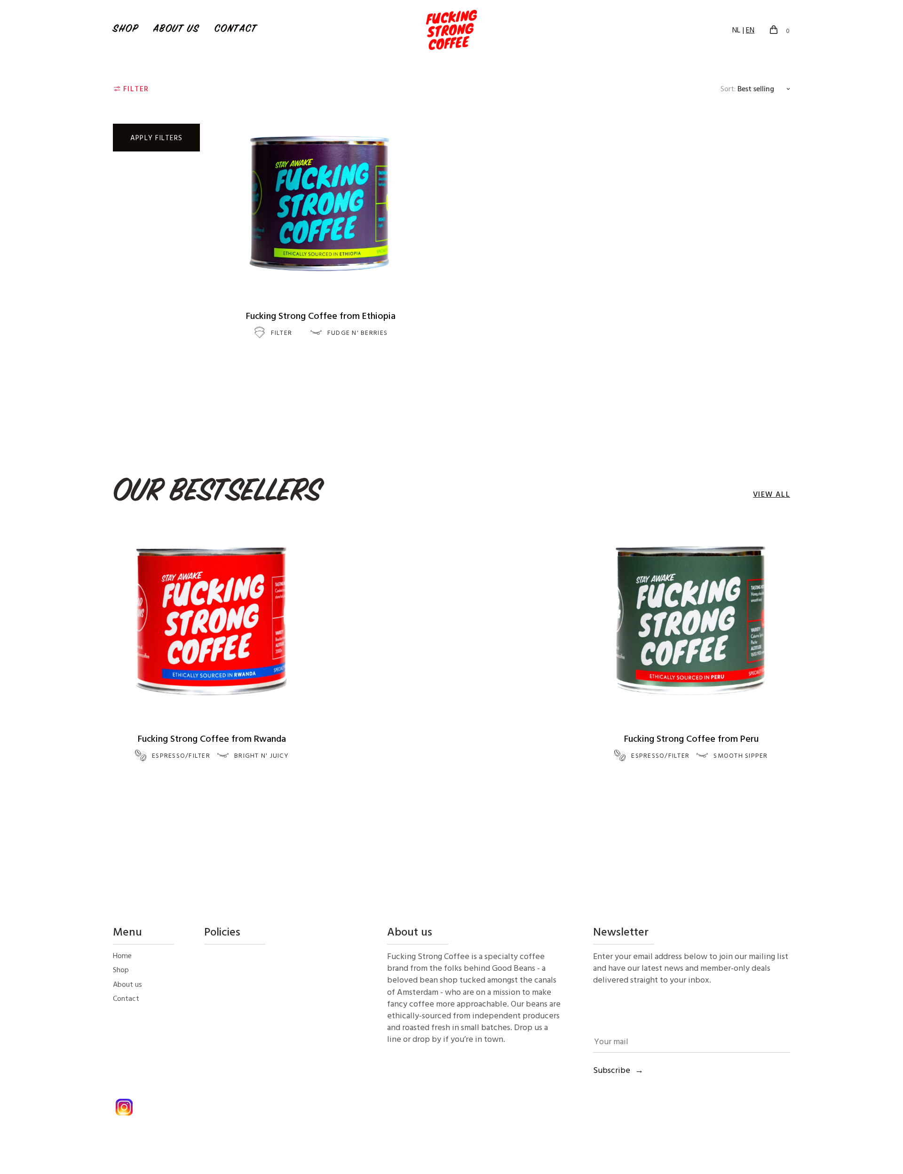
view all (771, 494)
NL (736, 29)
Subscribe (611, 1069)
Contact (235, 29)
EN (750, 29)
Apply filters (156, 137)
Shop (125, 29)
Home (122, 955)
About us (176, 29)
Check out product (320, 365)
